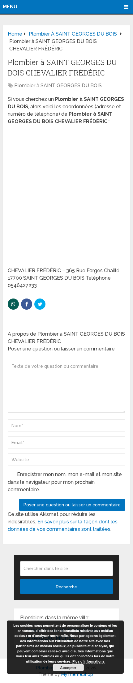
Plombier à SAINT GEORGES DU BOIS (58, 85)
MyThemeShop (77, 674)
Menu (10, 7)
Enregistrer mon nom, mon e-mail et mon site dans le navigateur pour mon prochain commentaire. (65, 481)
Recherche (66, 586)
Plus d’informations (88, 661)
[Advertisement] (66, 197)
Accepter (68, 667)
